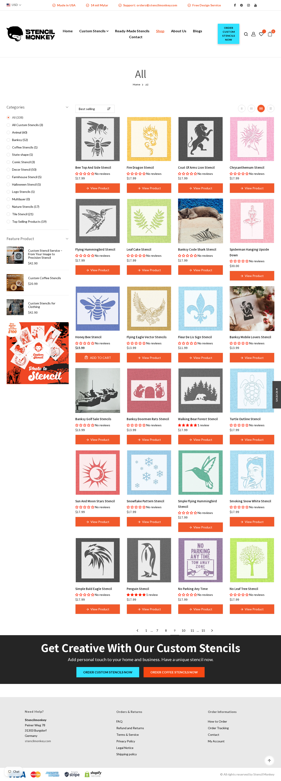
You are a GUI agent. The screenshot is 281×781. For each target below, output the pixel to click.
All (17, 117)
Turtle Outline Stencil (245, 419)
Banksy (19, 140)
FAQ (119, 721)
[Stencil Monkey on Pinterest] (241, 5)
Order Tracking (218, 728)
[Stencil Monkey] (38, 353)
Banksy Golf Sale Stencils (93, 419)
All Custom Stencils (27, 125)
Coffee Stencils (24, 147)
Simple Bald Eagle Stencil (93, 589)
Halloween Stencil (26, 184)
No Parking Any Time (193, 589)
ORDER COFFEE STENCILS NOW (174, 672)
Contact (213, 734)
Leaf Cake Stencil (139, 249)
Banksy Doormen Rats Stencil (148, 419)
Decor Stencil (24, 169)
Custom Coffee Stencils (44, 278)
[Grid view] (241, 108)
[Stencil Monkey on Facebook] (235, 5)
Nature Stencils (25, 206)
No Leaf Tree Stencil (244, 589)
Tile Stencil (22, 214)
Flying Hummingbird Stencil (95, 249)
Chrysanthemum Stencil (247, 167)
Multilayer (20, 199)
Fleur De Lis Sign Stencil (195, 337)
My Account (216, 741)
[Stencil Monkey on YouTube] (255, 5)
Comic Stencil (23, 162)
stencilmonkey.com (38, 741)
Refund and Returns (130, 728)
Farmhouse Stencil (26, 177)
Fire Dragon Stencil (140, 167)
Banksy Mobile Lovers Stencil (250, 337)
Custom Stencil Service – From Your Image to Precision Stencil (45, 254)
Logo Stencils (23, 191)
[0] (270, 34)
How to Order (217, 721)
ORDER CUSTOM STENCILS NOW (228, 33)
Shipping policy (126, 754)
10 (183, 630)
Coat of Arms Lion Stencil (196, 167)
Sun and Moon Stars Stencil (95, 501)
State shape (22, 154)
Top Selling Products (29, 221)
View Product (99, 188)
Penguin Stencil (138, 589)
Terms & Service (127, 734)
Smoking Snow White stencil (250, 501)
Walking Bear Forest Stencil (198, 419)
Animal (19, 132)
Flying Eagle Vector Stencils (147, 337)
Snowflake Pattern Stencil (145, 501)
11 (192, 630)
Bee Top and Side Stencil (93, 167)
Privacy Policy (125, 741)
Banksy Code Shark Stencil (197, 249)
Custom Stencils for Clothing (41, 305)
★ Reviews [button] (277, 395)
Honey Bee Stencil (88, 337)
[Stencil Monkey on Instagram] (248, 5)
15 (203, 630)
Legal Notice (124, 748)
